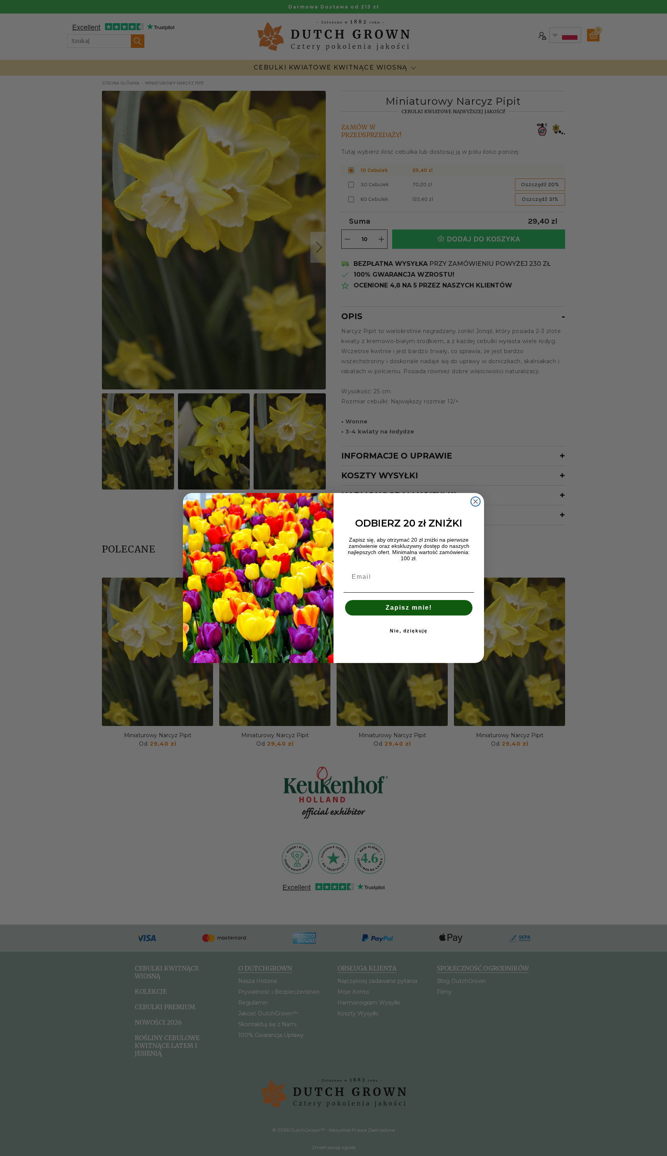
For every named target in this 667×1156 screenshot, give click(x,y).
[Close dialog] (475, 501)
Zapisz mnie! (409, 607)
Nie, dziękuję (409, 631)
